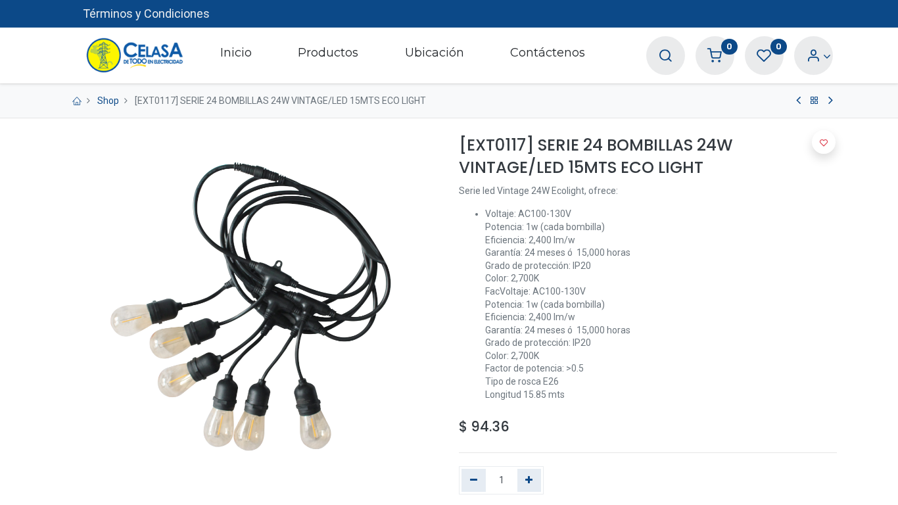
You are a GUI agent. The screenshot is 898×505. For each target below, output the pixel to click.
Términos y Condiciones (146, 13)
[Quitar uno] (473, 481)
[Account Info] (819, 56)
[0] (714, 56)
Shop (108, 100)
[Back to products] (814, 100)
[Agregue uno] (529, 481)
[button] (824, 142)
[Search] (665, 56)
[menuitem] (236, 55)
